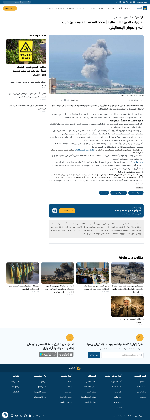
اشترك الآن (94, 355)
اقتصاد (100, 8)
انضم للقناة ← (67, 211)
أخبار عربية (118, 392)
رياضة (93, 8)
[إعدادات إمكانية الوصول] (5, 415)
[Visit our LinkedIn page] (120, 2)
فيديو (120, 407)
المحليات (92, 376)
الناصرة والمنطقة (90, 386)
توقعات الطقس (65, 402)
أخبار (120, 8)
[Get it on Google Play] (48, 354)
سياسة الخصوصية (40, 392)
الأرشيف (16, 392)
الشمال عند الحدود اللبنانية (84, 150)
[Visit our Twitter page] (127, 2)
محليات (111, 8)
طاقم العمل (42, 386)
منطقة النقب (91, 392)
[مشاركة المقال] (69, 100)
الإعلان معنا (15, 381)
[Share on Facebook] (65, 100)
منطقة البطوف (90, 402)
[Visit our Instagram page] (130, 2)
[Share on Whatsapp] (55, 100)
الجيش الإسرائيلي (118, 192)
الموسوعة (70, 8)
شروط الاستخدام (40, 397)
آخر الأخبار (127, 17)
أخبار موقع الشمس (113, 376)
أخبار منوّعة (66, 376)
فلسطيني (117, 17)
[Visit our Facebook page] (134, 2)
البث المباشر (8, 8)
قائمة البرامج (141, 386)
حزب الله (104, 192)
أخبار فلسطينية (116, 381)
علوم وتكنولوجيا (82, 8)
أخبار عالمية (118, 397)
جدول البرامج (141, 392)
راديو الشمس (140, 376)
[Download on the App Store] (65, 354)
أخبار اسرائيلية (117, 386)
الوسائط (61, 8)
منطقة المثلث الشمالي (88, 397)
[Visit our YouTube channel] (124, 2)
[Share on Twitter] (62, 100)
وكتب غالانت (138, 162)
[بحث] (29, 2)
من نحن (43, 381)
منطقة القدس (91, 381)
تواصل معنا (15, 386)
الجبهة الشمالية (135, 192)
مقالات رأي (118, 402)
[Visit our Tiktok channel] (117, 2)
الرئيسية (128, 8)
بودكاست (143, 397)
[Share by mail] (58, 100)
